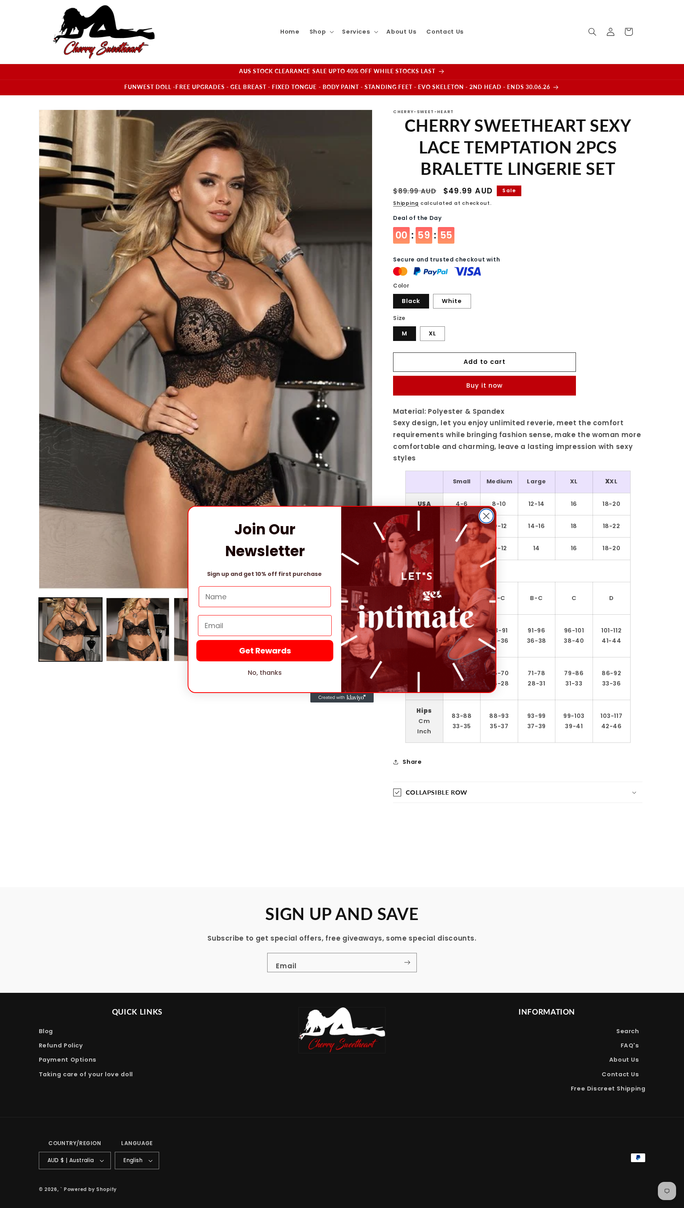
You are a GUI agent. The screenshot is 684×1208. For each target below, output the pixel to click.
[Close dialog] (486, 516)
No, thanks (265, 672)
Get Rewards (265, 650)
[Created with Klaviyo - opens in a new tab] (342, 697)
